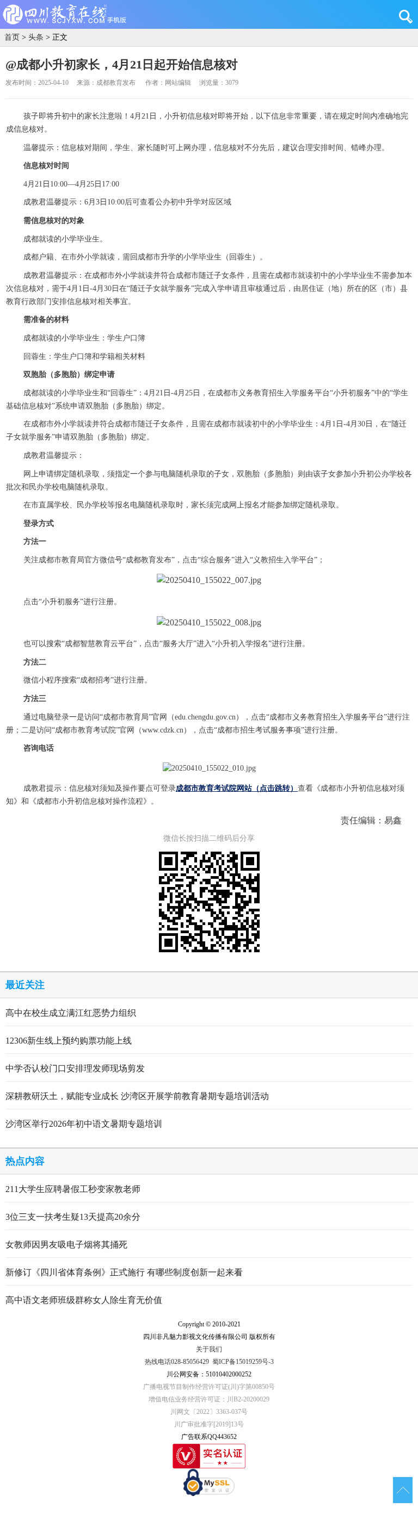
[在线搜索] (408, 16)
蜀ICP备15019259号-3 (243, 1362)
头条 (36, 37)
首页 (12, 37)
